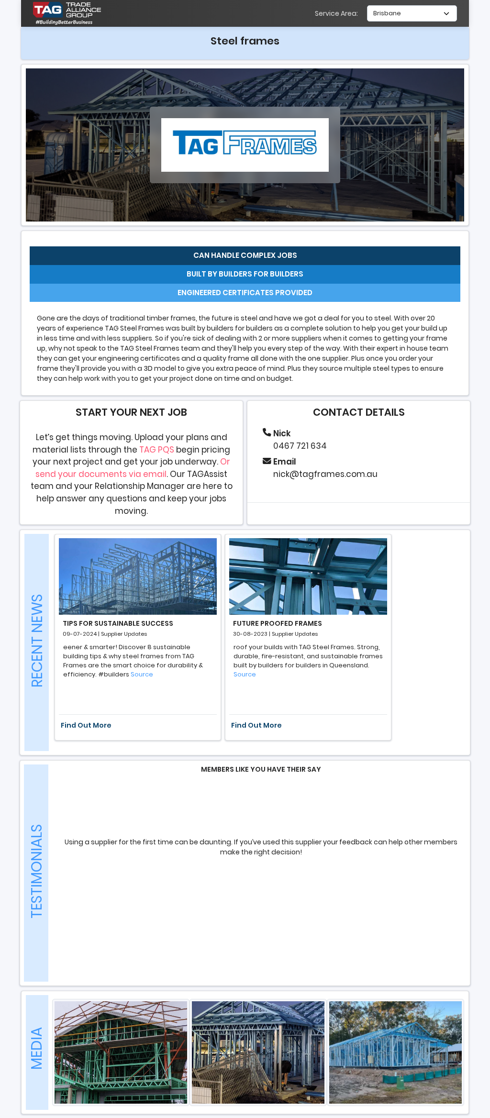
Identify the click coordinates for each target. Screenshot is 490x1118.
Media (36, 1048)
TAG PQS (156, 449)
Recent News (37, 640)
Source (142, 674)
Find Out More (86, 725)
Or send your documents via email (132, 468)
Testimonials (36, 871)
